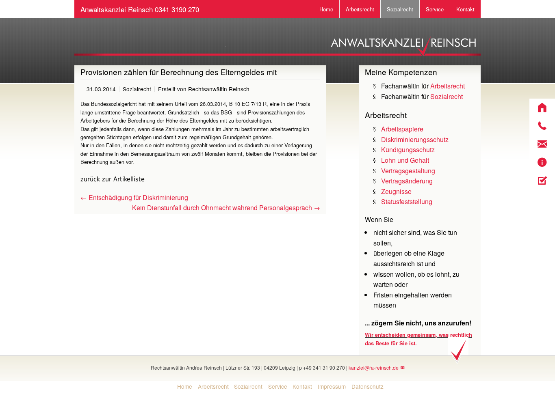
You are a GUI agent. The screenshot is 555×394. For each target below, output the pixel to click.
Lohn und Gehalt (405, 160)
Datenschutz (367, 386)
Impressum (332, 386)
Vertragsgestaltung (408, 170)
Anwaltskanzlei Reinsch (139, 9)
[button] (542, 108)
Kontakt (465, 9)
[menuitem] (181, 386)
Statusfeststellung (406, 201)
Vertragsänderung (407, 180)
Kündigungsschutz (408, 149)
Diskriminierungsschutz (415, 139)
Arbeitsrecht (360, 9)
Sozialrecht (400, 9)
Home (326, 9)
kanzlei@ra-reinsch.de (374, 367)
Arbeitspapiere (402, 128)
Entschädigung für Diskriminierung (134, 197)
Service (435, 9)
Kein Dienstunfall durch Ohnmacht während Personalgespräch (226, 207)
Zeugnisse (396, 191)
